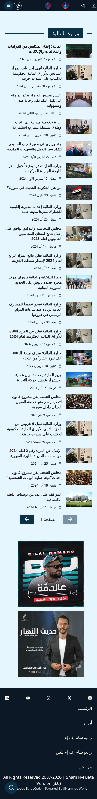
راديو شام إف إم (78, 737)
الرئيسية (85, 708)
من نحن (85, 766)
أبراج (88, 723)
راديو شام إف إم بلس (74, 752)
